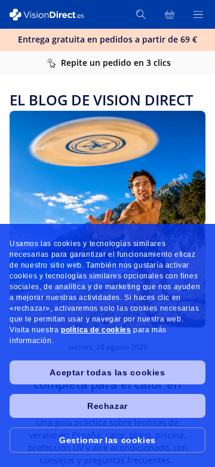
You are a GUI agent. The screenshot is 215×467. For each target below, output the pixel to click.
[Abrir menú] (198, 14)
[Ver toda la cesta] (169, 14)
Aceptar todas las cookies (107, 372)
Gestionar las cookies (107, 440)
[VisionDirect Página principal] (53, 15)
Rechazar (107, 406)
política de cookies (96, 330)
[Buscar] (141, 14)
